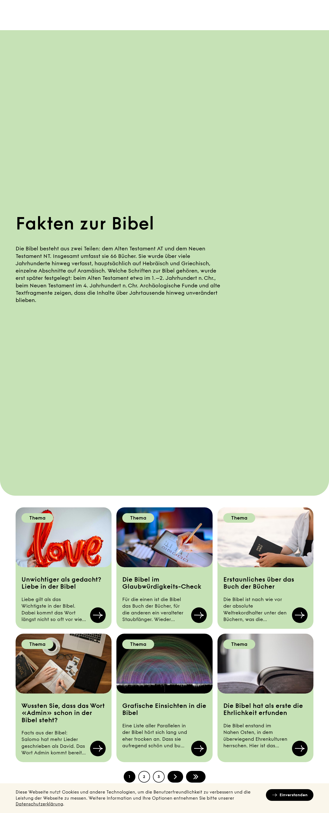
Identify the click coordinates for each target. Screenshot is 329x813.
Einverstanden (294, 795)
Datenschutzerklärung (39, 804)
